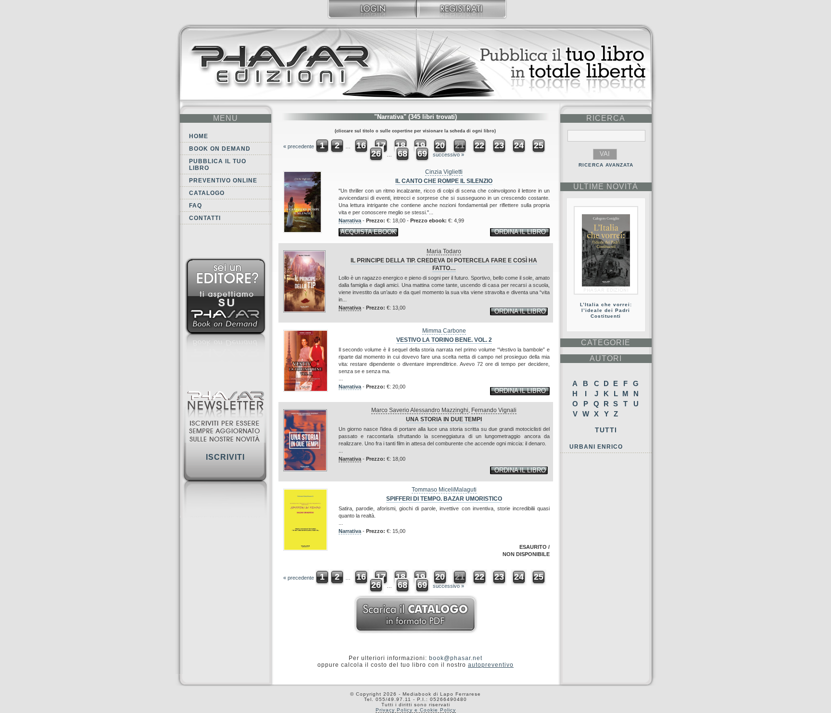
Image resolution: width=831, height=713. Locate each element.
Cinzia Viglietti (444, 172)
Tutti (606, 430)
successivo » (448, 154)
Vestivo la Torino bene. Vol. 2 (444, 340)
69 (422, 153)
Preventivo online (223, 180)
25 (538, 145)
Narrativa (350, 220)
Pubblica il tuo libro (217, 164)
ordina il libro (520, 231)
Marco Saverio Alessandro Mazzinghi (419, 410)
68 (402, 153)
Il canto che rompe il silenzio (443, 181)
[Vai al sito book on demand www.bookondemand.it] (225, 312)
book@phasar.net (455, 658)
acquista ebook (368, 231)
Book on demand (220, 148)
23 (499, 145)
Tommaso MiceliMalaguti (444, 489)
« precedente (298, 146)
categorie (605, 342)
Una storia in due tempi (444, 419)
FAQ (195, 205)
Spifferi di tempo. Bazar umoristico (444, 498)
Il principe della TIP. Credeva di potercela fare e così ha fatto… (444, 264)
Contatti (205, 218)
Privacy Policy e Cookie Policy (416, 710)
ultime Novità (605, 186)
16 (361, 145)
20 (440, 145)
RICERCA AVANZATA (606, 165)
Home (198, 136)
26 (376, 153)
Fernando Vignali (493, 410)
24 (519, 145)
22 (479, 145)
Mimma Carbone (444, 330)
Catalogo (207, 193)
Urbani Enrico (596, 446)
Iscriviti (225, 457)
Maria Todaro (444, 251)
